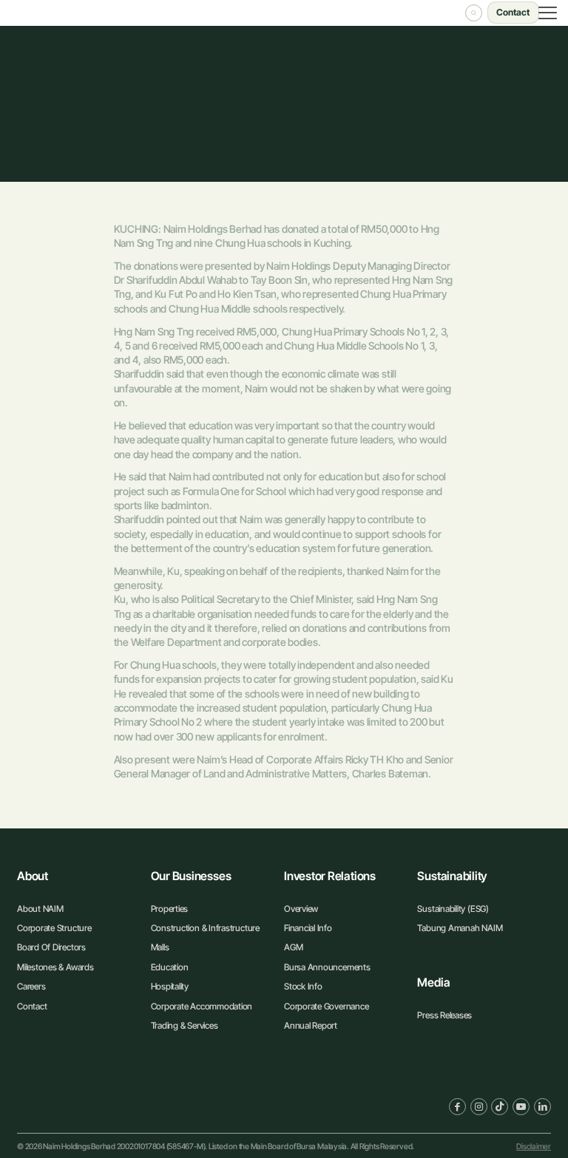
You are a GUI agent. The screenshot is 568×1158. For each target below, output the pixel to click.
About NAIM (40, 908)
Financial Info (308, 927)
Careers (31, 986)
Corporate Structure (54, 927)
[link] (61, 1106)
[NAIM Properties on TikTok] (499, 1106)
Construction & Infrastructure (205, 927)
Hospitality (170, 986)
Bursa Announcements (327, 967)
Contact (32, 1006)
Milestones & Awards (55, 967)
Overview (301, 908)
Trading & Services (184, 1025)
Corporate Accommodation (202, 1006)
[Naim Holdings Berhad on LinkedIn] (542, 1106)
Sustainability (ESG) (452, 908)
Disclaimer (533, 1146)
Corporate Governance (326, 1006)
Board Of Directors (51, 947)
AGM (293, 947)
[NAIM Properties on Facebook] (457, 1106)
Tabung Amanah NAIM (459, 927)
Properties (170, 908)
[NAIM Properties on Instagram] (478, 1106)
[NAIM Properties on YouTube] (521, 1106)
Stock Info (303, 986)
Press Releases (444, 1015)
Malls (160, 947)
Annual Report (310, 1025)
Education (170, 967)
